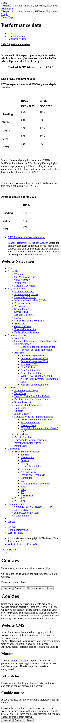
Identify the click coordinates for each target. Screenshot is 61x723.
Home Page (7, 8)
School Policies (22, 309)
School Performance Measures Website (28, 242)
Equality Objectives (24, 314)
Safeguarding (21, 311)
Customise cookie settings (39, 588)
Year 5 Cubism (28, 367)
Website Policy (15, 532)
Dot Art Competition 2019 (34, 361)
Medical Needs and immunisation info (33, 416)
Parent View (20, 445)
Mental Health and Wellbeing (29, 320)
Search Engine (21, 515)
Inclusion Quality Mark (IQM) (30, 300)
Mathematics (27, 457)
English (25, 454)
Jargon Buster (21, 413)
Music (24, 486)
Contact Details (22, 279)
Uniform (18, 410)
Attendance (20, 323)
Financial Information (25, 329)
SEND (17, 317)
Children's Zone (16, 504)
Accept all (19, 588)
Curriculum (14, 448)
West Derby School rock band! (37, 376)
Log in (4, 14)
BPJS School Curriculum (27, 451)
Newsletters (20, 338)
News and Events (17, 335)
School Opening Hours (26, 294)
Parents (11, 387)
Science (25, 460)
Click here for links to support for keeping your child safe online (38, 348)
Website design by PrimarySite (23, 544)
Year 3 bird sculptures (32, 373)
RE (22, 480)
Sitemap (12, 527)
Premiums (19, 306)
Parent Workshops (23, 437)
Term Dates (20, 393)
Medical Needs (28, 425)
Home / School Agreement (28, 405)
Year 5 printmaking (31, 370)
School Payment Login (26, 390)
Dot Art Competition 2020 (34, 358)
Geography (26, 469)
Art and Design (29, 472)
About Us (13, 271)
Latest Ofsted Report (25, 297)
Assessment (27, 495)
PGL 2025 (19, 498)
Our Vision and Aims (25, 277)
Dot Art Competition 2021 (34, 355)
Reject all (7, 588)
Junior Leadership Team (26, 512)
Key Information (16, 36)
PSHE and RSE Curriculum (35, 483)
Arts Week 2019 (29, 364)
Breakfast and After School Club (31, 399)
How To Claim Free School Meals (32, 396)
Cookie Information (18, 529)
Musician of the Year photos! (35, 384)
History (24, 463)
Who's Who (20, 282)
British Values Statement (26, 332)
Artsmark (19, 352)
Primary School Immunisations (36, 419)
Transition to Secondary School (30, 440)
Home (11, 33)
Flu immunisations (30, 422)
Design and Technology (33, 474)
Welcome (19, 274)
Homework (20, 408)
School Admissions (24, 291)
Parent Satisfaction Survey (27, 442)
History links (34, 466)
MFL (23, 489)
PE (22, 492)
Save (29, 720)
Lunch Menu (21, 434)
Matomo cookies (18, 660)
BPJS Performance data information (26, 237)
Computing (26, 477)
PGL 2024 (19, 501)
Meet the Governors (24, 285)
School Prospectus (23, 402)
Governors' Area (22, 326)
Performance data (17, 39)
